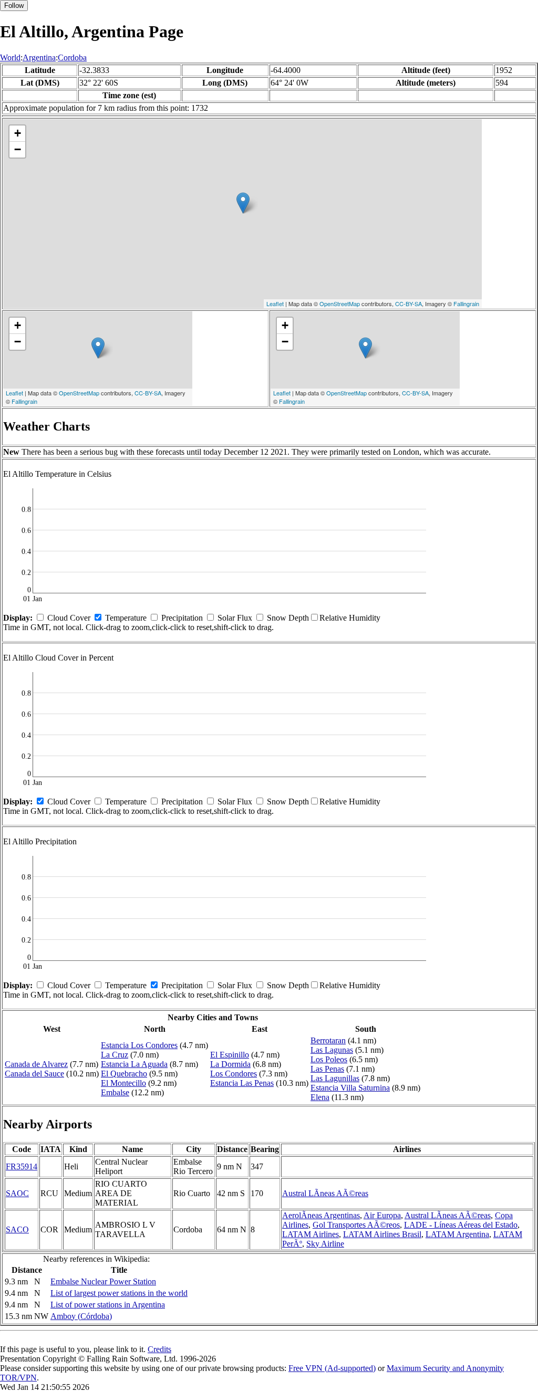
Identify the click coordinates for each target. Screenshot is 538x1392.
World (10, 57)
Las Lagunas (332, 1049)
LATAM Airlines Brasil (382, 1234)
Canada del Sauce (34, 1073)
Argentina (39, 57)
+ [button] (17, 133)
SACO (17, 1229)
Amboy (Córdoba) (81, 1316)
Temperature (126, 617)
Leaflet (275, 303)
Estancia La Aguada (134, 1064)
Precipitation (182, 617)
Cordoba (72, 57)
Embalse (115, 1092)
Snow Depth (288, 617)
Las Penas (327, 1068)
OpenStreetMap (339, 303)
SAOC (17, 1193)
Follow (14, 5)
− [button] (17, 149)
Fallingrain (466, 303)
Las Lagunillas (335, 1078)
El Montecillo (123, 1083)
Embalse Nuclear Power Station (103, 1281)
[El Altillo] (243, 203)
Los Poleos (329, 1059)
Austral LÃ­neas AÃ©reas (325, 1193)
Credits (159, 1349)
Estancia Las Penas (242, 1083)
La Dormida (230, 1064)
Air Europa (382, 1215)
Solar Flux (235, 617)
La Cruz (114, 1054)
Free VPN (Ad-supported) (332, 1368)
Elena (320, 1097)
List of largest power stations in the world (119, 1293)
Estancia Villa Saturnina (350, 1087)
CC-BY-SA (408, 303)
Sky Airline (325, 1243)
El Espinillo (229, 1054)
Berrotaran (328, 1040)
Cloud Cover (68, 617)
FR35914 (21, 1166)
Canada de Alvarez (36, 1064)
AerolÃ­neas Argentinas (321, 1215)
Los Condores (233, 1073)
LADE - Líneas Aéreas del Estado (461, 1224)
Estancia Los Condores (139, 1045)
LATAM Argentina (457, 1234)
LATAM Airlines (310, 1234)
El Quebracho (124, 1073)
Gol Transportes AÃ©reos (356, 1224)
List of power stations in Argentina (107, 1304)
